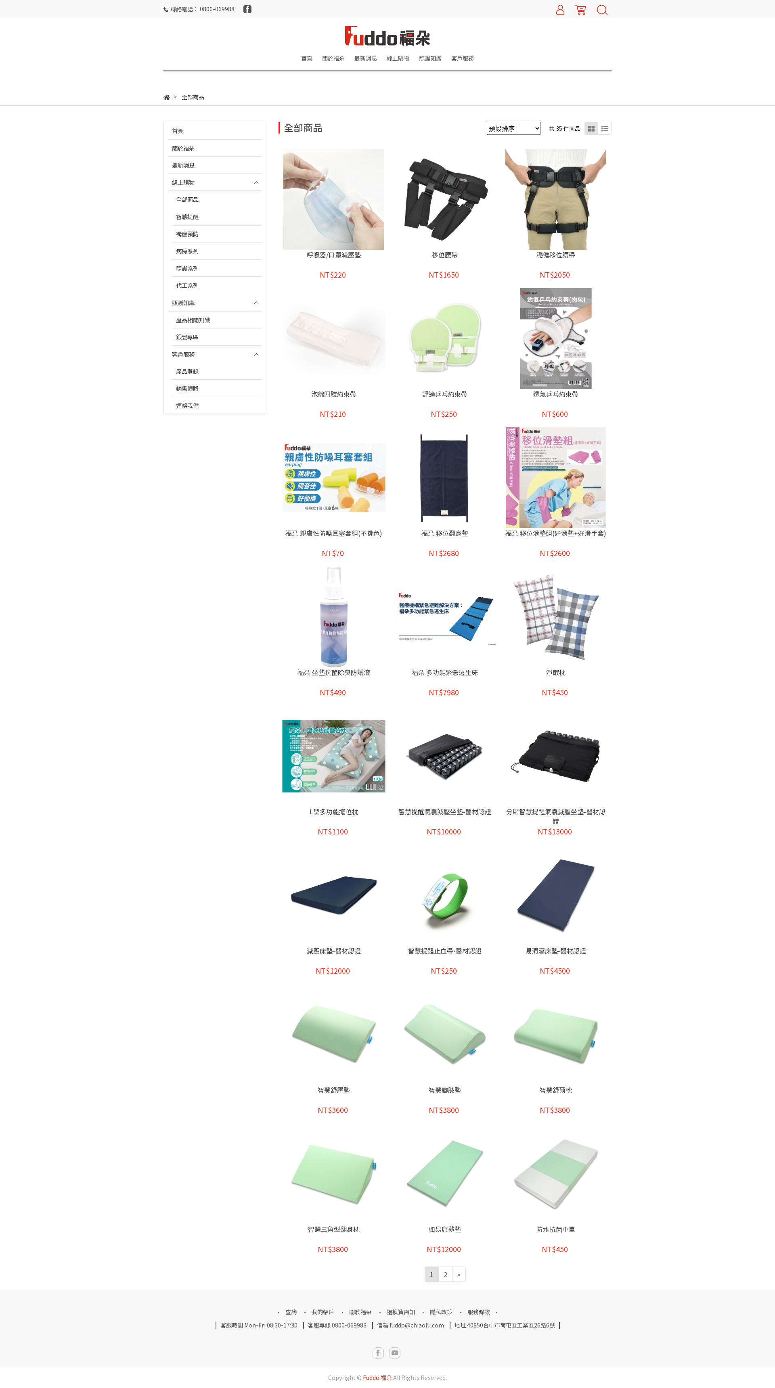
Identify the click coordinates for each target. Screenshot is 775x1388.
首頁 (177, 130)
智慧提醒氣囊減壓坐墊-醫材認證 (444, 811)
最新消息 (183, 165)
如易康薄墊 (445, 1229)
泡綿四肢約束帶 (333, 394)
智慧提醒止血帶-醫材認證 (445, 950)
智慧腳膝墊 (445, 1090)
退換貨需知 (401, 1312)
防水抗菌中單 (555, 1229)
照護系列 (187, 268)
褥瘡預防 (187, 234)
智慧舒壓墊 (334, 1090)
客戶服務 (183, 354)
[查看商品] (323, 199)
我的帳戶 (323, 1312)
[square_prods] (591, 128)
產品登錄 (187, 371)
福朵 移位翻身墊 (444, 533)
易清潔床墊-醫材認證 (556, 950)
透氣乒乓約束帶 (555, 394)
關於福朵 (183, 148)
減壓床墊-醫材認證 (334, 950)
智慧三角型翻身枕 (334, 1229)
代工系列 (187, 285)
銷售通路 (187, 388)
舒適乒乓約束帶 (444, 394)
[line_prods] (605, 128)
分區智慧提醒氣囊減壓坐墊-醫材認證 (555, 816)
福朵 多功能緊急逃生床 (445, 672)
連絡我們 (187, 405)
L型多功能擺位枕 (334, 811)
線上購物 (183, 182)
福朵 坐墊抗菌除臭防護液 (333, 672)
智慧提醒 (187, 216)
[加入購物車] (345, 199)
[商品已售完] (345, 895)
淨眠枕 (556, 672)
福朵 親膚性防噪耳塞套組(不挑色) (333, 533)
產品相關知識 (193, 320)
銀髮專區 (187, 336)
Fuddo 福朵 (377, 1377)
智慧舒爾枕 (556, 1090)
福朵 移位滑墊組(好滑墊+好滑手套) (555, 533)
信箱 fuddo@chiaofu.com (410, 1325)
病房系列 (187, 251)
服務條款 (478, 1312)
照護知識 (183, 302)
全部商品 (187, 199)
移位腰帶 (445, 254)
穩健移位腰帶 (555, 254)
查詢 (291, 1312)
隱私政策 (441, 1312)
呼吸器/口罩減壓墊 (334, 254)
